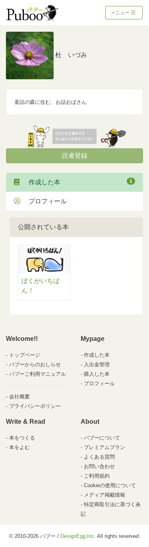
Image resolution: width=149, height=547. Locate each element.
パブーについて (102, 438)
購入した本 (97, 374)
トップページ (24, 355)
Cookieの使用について (110, 485)
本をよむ (19, 447)
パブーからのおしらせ (35, 364)
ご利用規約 (97, 476)
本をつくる (22, 438)
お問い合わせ (99, 466)
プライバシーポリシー (35, 406)
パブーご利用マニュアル (37, 374)
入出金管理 (97, 364)
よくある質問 (99, 457)
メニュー (120, 12)
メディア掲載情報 (104, 495)
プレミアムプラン (104, 447)
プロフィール (44, 201)
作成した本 (77, 182)
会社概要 (19, 397)
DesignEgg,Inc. (78, 536)
